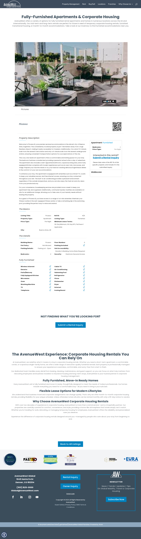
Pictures (25, 109)
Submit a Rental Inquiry (106, 157)
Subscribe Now (116, 499)
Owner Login (70, 494)
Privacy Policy (71, 505)
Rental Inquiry (70, 477)
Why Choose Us (125, 4)
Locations (101, 4)
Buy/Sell (92, 4)
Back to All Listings (70, 444)
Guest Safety (59, 505)
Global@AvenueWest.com (25, 490)
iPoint (101, 524)
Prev (16, 73)
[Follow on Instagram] (29, 497)
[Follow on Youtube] (37, 497)
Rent (84, 4)
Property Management (70, 4)
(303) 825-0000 (25, 487)
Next (125, 73)
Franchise (112, 4)
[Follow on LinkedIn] (21, 497)
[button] (4, 535)
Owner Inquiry (70, 486)
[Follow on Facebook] (13, 497)
